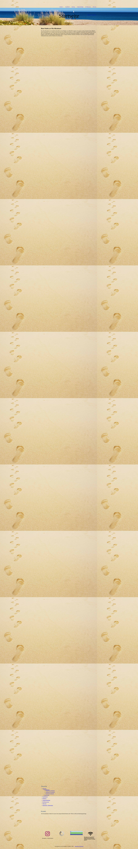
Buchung (44, 798)
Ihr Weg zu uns (46, 802)
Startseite (44, 788)
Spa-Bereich (45, 796)
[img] (69, 16)
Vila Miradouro (46, 789)
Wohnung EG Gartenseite (50, 790)
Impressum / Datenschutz (48, 805)
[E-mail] (70, 831)
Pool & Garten (46, 795)
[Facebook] (70, 834)
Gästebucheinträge (46, 800)
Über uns (44, 803)
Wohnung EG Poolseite (50, 793)
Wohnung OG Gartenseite (50, 792)
